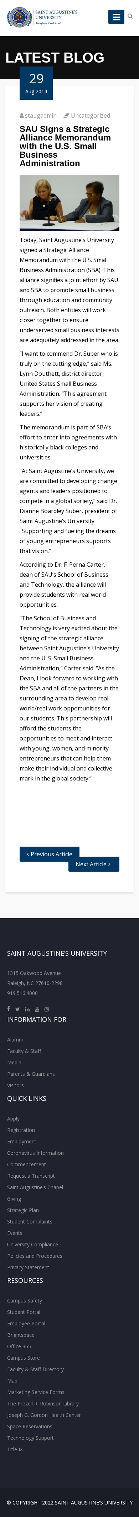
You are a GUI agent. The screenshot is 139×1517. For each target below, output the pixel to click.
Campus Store (23, 1357)
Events (14, 1233)
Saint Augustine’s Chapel (35, 1187)
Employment (21, 1141)
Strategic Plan (23, 1210)
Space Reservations (29, 1426)
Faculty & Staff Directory (35, 1369)
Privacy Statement (28, 1267)
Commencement (26, 1164)
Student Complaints (29, 1221)
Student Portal (23, 1312)
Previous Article (51, 854)
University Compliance (32, 1244)
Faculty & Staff (24, 1051)
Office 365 (19, 1346)
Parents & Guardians (31, 1073)
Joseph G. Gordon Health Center (44, 1415)
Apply (13, 1118)
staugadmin (41, 115)
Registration (21, 1130)
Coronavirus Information (35, 1152)
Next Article (91, 864)
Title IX (15, 1449)
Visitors (15, 1085)
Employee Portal (26, 1323)
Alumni (15, 1039)
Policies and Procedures (34, 1255)
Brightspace (21, 1334)
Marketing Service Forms (36, 1392)
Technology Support (30, 1437)
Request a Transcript (31, 1175)
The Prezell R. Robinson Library (43, 1403)
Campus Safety (24, 1300)
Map (12, 1380)
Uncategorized (90, 115)
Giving (14, 1198)
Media (14, 1062)
